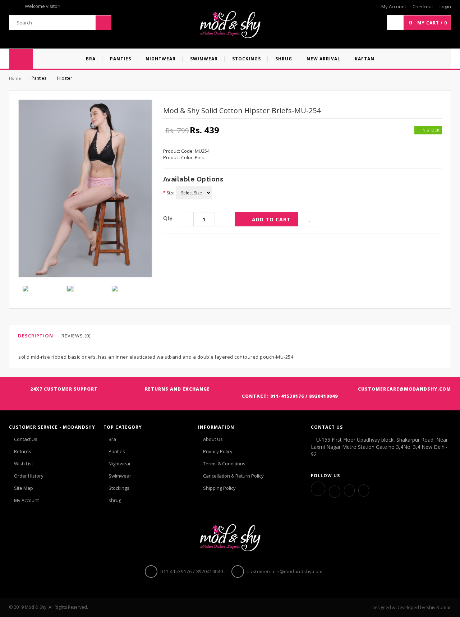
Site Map (23, 488)
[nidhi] (349, 490)
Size (171, 193)
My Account (26, 500)
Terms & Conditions (224, 463)
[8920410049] (363, 490)
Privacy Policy (218, 451)
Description (35, 335)
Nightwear (120, 463)
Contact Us (25, 439)
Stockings (119, 488)
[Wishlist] (310, 219)
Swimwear (120, 476)
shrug (115, 500)
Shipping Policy (219, 488)
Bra (112, 439)
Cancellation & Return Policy (233, 476)
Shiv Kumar (438, 607)
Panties (117, 451)
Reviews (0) (76, 335)
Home (15, 78)
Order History (28, 476)
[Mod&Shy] (230, 25)
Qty (167, 217)
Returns (22, 451)
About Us (213, 439)
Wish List (23, 463)
